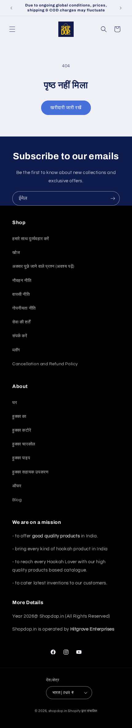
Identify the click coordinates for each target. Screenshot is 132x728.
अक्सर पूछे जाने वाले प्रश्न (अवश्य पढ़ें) (43, 266)
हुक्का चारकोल (23, 444)
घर (14, 403)
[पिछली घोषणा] (11, 8)
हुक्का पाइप (21, 458)
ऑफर (16, 486)
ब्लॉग (16, 350)
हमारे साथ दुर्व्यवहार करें (30, 239)
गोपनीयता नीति (24, 308)
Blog (16, 500)
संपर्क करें (19, 336)
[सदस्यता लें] (112, 198)
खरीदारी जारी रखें (66, 107)
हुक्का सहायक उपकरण (30, 472)
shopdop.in (58, 711)
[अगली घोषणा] (120, 8)
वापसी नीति (21, 294)
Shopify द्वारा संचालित (82, 711)
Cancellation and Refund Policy (45, 364)
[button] (12, 29)
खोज (16, 253)
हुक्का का (19, 416)
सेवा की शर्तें (21, 322)
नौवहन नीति (21, 281)
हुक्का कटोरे (21, 430)
